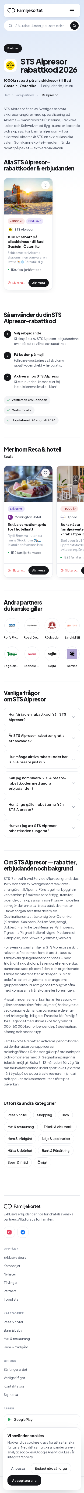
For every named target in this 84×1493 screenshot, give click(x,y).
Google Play (23, 1419)
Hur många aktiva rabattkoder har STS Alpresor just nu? (38, 759)
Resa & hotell (17, 1115)
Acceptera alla (24, 1480)
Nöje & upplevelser (56, 1138)
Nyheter (10, 1274)
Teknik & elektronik (58, 1127)
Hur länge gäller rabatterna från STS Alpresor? (36, 807)
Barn (65, 1115)
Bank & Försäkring (56, 1150)
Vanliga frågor (14, 1378)
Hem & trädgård (20, 1138)
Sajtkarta (11, 1394)
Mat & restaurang (21, 1127)
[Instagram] (9, 1232)
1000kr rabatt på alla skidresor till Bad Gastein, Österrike (26, 241)
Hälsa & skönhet (20, 1150)
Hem (7, 95)
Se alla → (10, 456)
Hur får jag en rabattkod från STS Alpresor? (37, 717)
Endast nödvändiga (51, 1468)
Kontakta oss (14, 1386)
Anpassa (18, 1468)
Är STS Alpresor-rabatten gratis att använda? (36, 738)
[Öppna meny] (72, 10)
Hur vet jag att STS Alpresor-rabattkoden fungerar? (34, 828)
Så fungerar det (15, 1369)
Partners (10, 1291)
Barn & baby (13, 1330)
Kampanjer (12, 1266)
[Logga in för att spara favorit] (45, 185)
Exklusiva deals (15, 1257)
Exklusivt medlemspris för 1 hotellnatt (27, 526)
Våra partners (25, 95)
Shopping (44, 1115)
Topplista (11, 1299)
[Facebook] (22, 1232)
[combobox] (41, 25)
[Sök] (74, 25)
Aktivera (38, 283)
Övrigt (42, 1162)
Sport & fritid (18, 1162)
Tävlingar (11, 1282)
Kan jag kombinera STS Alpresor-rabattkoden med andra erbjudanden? (37, 782)
